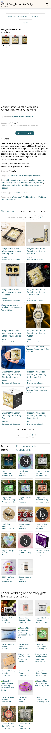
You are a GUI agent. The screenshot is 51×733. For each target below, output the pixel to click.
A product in (6, 116)
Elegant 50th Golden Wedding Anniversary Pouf (11, 415)
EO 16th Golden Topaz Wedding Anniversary (41, 526)
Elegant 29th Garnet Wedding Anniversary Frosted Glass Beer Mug (25, 622)
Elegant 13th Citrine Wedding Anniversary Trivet (42, 699)
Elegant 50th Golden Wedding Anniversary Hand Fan (11, 292)
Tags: (3, 180)
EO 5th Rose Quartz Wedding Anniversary (25, 552)
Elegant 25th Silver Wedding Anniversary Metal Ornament (42, 474)
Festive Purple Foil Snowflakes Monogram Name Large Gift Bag (42, 553)
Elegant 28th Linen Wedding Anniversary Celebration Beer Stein (25, 581)
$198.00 (4, 422)
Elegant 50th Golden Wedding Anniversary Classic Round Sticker (11, 333)
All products (38, 16)
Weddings (16, 197)
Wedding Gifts (29, 197)
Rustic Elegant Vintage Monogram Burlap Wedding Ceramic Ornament (8, 528)
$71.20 (29, 298)
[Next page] (40, 217)
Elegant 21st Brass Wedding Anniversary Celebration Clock (25, 674)
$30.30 (4, 380)
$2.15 (4, 339)
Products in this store (18, 16)
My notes (26, 22)
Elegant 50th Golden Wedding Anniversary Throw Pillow (36, 292)
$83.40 (4, 257)
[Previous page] (34, 217)
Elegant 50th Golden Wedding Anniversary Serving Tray (11, 251)
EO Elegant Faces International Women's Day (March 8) (8, 580)
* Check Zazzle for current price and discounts (20, 126)
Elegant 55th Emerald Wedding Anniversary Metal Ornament (8, 500)
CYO (24, 192)
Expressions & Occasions (22, 116)
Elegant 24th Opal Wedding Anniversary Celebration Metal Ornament (25, 501)
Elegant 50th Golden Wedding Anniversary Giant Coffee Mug (11, 374)
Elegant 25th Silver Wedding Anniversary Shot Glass (42, 621)
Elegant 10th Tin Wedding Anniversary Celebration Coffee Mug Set (8, 622)
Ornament (17, 192)
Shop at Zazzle (26, 133)
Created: (4, 171)
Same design (10, 211)
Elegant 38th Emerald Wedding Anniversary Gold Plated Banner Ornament (42, 648)
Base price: (5, 123)
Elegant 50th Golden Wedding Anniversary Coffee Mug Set (36, 374)
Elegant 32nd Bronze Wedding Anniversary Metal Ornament (42, 500)
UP (47, 5)
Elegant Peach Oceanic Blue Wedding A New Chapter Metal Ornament (7, 475)
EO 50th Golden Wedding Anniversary (24, 175)
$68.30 (29, 339)
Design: (4, 175)
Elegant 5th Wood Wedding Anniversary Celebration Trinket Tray (25, 648)
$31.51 (29, 257)
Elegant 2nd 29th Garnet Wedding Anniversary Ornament (8, 727)
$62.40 (29, 422)
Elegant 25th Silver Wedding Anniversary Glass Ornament (25, 727)
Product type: (6, 192)
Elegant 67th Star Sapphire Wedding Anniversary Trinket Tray (8, 648)
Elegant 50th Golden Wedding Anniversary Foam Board (36, 415)
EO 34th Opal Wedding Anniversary (23, 473)
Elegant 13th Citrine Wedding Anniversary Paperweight (41, 674)
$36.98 (4, 298)
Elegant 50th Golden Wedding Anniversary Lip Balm (36, 251)
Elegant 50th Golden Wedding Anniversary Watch (36, 333)
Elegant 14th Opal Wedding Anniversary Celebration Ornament (8, 554)
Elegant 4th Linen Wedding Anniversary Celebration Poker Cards (8, 701)
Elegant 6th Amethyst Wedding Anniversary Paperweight (23, 701)
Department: (6, 197)
